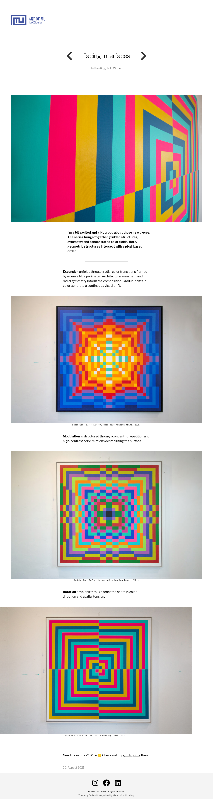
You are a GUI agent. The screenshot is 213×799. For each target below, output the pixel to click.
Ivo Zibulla (101, 791)
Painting (99, 68)
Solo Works (114, 68)
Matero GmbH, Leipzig (124, 795)
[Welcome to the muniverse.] (100, 20)
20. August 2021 (73, 767)
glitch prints (131, 755)
